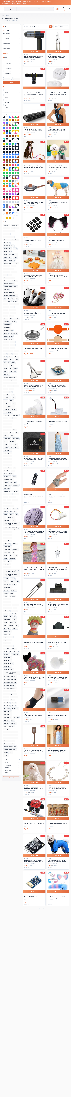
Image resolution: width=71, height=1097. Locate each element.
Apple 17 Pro (14, 333)
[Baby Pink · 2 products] (4, 131)
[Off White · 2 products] (13, 133)
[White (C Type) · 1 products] (18, 213)
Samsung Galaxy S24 (9, 277)
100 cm (13, 312)
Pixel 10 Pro (14, 696)
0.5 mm (12, 388)
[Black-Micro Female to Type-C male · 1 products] (18, 149)
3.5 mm (15, 500)
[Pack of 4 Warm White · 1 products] (7, 189)
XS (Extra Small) (8, 239)
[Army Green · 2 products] (18, 128)
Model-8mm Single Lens (10, 694)
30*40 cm (15, 508)
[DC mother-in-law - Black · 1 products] (4, 168)
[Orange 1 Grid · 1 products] (18, 183)
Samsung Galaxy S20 (9, 740)
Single (6, 752)
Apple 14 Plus (7, 631)
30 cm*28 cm (7, 508)
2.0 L (5, 473)
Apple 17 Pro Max (8, 336)
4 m (13, 362)
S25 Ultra (14, 254)
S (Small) (6, 225)
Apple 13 (15, 628)
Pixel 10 (6, 696)
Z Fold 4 (6, 312)
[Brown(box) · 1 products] (13, 160)
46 (11, 555)
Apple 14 (16, 318)
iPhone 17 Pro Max (9, 236)
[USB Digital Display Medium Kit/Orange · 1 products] (7, 213)
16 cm (5, 444)
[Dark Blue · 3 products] (4, 128)
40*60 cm (15, 549)
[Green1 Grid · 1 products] (7, 176)
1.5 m (11, 269)
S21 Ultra (6, 720)
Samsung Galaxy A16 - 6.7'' (10, 732)
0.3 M (16, 386)
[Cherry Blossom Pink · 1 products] (4, 162)
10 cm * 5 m (7, 409)
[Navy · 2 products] (10, 133)
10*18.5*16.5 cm (8, 412)
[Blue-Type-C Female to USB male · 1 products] (13, 157)
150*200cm (12, 441)
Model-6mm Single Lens (10, 688)
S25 (5, 260)
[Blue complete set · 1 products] (10, 154)
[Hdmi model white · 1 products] (10, 178)
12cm (5, 432)
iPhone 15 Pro (15, 654)
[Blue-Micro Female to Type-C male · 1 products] (7, 157)
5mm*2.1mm (7, 602)
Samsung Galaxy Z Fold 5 (10, 377)
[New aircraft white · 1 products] (15, 183)
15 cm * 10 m (7, 438)
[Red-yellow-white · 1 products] (18, 199)
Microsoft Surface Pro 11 (10, 679)
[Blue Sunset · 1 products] (15, 154)
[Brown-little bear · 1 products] (18, 160)
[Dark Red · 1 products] (15, 165)
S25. (5, 726)
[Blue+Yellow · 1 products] (4, 157)
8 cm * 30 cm (7, 619)
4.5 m (5, 365)
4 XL (14, 520)
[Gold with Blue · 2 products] (15, 131)
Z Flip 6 (6, 345)
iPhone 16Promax (8, 663)
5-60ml (13, 578)
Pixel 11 (6, 699)
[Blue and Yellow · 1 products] (7, 154)
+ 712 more (5, 53)
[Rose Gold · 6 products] (7, 125)
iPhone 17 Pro (8, 248)
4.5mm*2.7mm (7, 540)
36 (5, 362)
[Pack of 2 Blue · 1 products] (10, 186)
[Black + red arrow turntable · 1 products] (7, 146)
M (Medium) (15, 225)
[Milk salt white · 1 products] (18, 181)
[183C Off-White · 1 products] (15, 139)
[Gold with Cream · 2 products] (18, 131)
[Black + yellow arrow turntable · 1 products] (13, 146)
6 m (15, 368)
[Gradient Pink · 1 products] (15, 170)
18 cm (15, 353)
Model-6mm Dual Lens (9, 685)
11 (11, 418)
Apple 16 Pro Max (8, 330)
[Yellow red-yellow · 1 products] (7, 218)
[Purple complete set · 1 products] (13, 194)
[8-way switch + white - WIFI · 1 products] (18, 141)
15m (10, 353)
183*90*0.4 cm (7, 464)
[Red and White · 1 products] (13, 197)
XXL (11, 752)
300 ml (6, 511)
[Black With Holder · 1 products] (15, 149)
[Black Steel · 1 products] (10, 149)
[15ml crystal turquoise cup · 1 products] (4, 139)
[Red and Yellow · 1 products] (15, 197)
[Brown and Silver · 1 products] (18, 157)
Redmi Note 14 (7, 714)
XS (5, 274)
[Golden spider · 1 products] (7, 170)
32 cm (5, 318)
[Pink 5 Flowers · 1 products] (4, 191)
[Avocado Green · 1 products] (7, 144)
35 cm (5, 514)
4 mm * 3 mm (11, 517)
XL (10, 257)
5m (11, 368)
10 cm (16, 350)
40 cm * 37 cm (7, 549)
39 (5, 298)
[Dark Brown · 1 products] (18, 162)
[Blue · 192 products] (10, 117)
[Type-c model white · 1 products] (13, 210)
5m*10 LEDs (7, 599)
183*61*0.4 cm (7, 450)
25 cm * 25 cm (7, 494)
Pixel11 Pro (15, 708)
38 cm (11, 514)
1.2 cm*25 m (7, 397)
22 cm (5, 309)
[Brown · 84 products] (13, 120)
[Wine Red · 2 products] (7, 136)
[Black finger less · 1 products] (18, 146)
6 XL (15, 607)
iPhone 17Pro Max (8, 669)
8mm (11, 622)
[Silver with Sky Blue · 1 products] (18, 202)
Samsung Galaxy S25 (9, 283)
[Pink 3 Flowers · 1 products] (18, 189)
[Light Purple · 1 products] (18, 178)
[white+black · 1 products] (15, 215)
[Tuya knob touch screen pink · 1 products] (10, 207)
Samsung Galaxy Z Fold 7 (10, 383)
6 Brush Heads (7, 607)
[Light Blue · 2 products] (7, 133)
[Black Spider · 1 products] (7, 149)
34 (11, 511)
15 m (12, 307)
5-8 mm (6, 581)
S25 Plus (14, 271)
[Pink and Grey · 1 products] (10, 191)
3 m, (9, 500)
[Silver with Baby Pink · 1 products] (10, 202)
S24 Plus (6, 289)
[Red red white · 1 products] (4, 199)
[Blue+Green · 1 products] (18, 154)
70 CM (6, 616)
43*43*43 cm (7, 552)
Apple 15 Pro (7, 642)
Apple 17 (6, 333)
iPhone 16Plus (7, 657)
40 (9, 298)
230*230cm (16, 485)
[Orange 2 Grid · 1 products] (4, 186)
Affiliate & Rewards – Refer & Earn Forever (12, 1)
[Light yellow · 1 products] (4, 181)
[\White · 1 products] (13, 218)
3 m (5, 257)
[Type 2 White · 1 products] (7, 210)
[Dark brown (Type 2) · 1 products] (7, 165)
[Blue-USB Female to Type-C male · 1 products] (15, 157)
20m (5, 356)
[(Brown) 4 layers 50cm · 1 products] (15, 136)
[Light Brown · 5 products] (10, 125)
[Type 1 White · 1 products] (18, 207)
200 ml (6, 482)
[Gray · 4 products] (13, 125)
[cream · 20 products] (10, 123)
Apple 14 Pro (7, 634)
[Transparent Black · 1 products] (18, 205)
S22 (12, 720)
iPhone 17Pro (7, 666)
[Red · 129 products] (18, 117)
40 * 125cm (7, 543)
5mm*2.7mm (7, 604)
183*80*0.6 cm (7, 462)
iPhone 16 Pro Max (9, 245)
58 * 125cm (12, 596)
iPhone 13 (6, 654)
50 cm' (14, 584)
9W (17, 625)
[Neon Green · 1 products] (4, 183)
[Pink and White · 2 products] (15, 133)
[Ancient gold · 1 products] (4, 144)
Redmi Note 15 (7, 717)
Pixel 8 (14, 705)
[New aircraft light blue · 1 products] (10, 183)
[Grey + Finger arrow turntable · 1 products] (15, 176)
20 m (9, 274)
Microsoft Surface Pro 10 (10, 676)
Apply (11, 82)
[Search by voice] (36, 9)
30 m (17, 359)
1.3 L (14, 397)
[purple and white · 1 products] (10, 194)
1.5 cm (11, 400)
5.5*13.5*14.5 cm (15, 581)
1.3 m (5, 400)
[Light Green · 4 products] (15, 125)
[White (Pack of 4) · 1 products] (4, 215)
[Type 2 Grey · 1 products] (4, 210)
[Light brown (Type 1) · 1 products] (13, 178)
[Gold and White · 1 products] (18, 168)
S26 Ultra (12, 260)
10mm (5, 418)
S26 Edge (6, 729)
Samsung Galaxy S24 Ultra (10, 280)
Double (6, 651)
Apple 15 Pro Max (8, 645)
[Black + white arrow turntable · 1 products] (10, 146)
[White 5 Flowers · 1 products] (10, 215)
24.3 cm (16, 491)
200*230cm (13, 482)
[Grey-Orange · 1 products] (4, 178)
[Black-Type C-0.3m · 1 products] (4, 152)
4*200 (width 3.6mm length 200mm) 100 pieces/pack (12, 528)
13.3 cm (6, 435)
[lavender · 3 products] (7, 128)
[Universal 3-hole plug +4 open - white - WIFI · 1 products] (15, 210)
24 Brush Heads (8, 491)
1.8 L (14, 403)
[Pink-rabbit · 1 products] (4, 194)
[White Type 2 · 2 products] (4, 136)
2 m (5, 269)
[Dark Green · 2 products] (10, 131)
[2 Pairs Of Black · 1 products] (18, 139)
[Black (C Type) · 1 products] (4, 146)
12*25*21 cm (7, 429)
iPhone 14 (7, 242)
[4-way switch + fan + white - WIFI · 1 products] (15, 141)
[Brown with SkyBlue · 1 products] (10, 160)
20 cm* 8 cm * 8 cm (8, 479)
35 (15, 511)
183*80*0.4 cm (7, 459)
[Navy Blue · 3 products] (15, 128)
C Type (14, 648)
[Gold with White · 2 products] (4, 133)
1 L (13, 394)
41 (13, 298)
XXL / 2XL (10, 386)
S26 (13, 266)
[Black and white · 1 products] (15, 146)
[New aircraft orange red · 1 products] (13, 183)
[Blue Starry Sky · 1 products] (13, 154)
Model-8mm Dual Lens (9, 691)
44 (11, 304)
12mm (11, 432)
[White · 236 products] (7, 117)
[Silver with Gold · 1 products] (15, 202)
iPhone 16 (7, 254)
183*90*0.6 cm (7, 467)
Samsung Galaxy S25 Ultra (10, 286)
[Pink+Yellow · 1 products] (18, 191)
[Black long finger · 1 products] (4, 149)
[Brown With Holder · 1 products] (7, 160)
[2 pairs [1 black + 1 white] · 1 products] (4, 141)
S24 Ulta (6, 723)
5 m (16, 239)
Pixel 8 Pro (7, 708)
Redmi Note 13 (7, 711)
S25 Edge (13, 723)
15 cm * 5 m (16, 438)
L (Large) (6, 228)
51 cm (12, 593)
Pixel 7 (14, 702)
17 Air (15, 444)
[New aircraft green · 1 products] (7, 183)
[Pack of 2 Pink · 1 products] (15, 186)
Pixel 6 (12, 699)
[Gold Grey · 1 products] (4, 170)
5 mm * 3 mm (7, 567)
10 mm (14, 409)
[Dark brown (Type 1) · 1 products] (4, 165)
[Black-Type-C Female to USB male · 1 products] (10, 152)
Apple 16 (13, 321)
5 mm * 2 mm (7, 564)
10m (5, 353)
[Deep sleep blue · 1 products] (10, 168)
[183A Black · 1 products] (7, 139)
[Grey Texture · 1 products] (18, 176)
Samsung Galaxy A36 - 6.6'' (10, 737)
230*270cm (7, 488)
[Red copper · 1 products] (18, 197)
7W (11, 616)
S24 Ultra (6, 266)
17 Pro (6, 447)
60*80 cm (14, 610)
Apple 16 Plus (7, 324)
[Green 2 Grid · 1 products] (7, 173)
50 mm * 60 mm (8, 587)
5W (14, 604)
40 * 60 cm (14, 543)
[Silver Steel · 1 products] (7, 202)
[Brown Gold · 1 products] (4, 160)
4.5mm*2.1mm (7, 537)
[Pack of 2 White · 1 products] (18, 186)
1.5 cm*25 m (7, 403)
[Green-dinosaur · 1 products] (4, 176)
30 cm (11, 359)
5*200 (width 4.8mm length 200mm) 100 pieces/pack (12, 575)
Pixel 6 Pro (7, 702)
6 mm (5, 371)
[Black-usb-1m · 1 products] (18, 152)
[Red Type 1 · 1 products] (10, 199)
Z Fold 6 (15, 301)
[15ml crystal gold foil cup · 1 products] (18, 136)
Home (3, 15)
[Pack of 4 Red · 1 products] (4, 189)
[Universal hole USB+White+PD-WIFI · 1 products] (4, 213)
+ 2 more (5, 110)
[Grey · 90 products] (7, 120)
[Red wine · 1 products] (15, 199)
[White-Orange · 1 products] (4, 218)
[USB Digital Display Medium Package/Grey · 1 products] (10, 213)
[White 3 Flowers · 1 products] (7, 215)
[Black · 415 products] (4, 117)
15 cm (5, 315)
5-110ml (6, 578)
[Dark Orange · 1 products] (10, 165)
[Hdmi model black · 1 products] (7, 178)
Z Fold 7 (6, 307)
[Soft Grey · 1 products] (7, 205)
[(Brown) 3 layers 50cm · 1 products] (13, 136)
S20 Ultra (16, 717)
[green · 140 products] (15, 117)
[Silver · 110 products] (4, 120)
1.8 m (10, 350)
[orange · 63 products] (18, 120)
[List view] (53, 26)
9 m (5, 625)
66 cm (5, 613)
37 (9, 362)
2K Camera (13, 497)
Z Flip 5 (12, 342)
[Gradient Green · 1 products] (13, 170)
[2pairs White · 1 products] (7, 141)
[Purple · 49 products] (4, 123)
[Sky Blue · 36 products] (7, 123)
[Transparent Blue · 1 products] (4, 207)
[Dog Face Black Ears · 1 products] (13, 168)
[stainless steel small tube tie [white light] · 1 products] (10, 205)
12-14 (14, 429)
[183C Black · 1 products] (13, 139)
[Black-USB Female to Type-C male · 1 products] (13, 152)
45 (13, 552)
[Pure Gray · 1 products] (7, 194)
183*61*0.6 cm (7, 453)
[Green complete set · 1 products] (15, 173)
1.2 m (12, 347)
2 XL (13, 470)
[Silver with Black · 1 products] (13, 202)
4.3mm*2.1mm (7, 532)
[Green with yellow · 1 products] (18, 173)
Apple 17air (7, 648)
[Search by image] (43, 9)
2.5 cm (11, 473)
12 (15, 418)
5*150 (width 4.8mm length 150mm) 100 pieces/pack (12, 570)
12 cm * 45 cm (7, 426)
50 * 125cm (7, 584)
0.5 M (5, 388)
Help (14, 3)
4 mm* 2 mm (7, 520)
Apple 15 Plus (7, 640)
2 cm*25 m (6, 470)
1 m (15, 248)
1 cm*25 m (6, 394)
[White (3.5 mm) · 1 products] (15, 213)
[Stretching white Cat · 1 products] (13, 205)
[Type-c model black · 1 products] (10, 210)
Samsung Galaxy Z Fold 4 (10, 749)
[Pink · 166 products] (13, 117)
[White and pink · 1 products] (13, 215)
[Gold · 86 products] (10, 120)
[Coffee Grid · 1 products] (10, 162)
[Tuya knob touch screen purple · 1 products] (13, 207)
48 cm (5, 558)
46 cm (15, 555)
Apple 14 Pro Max (8, 637)
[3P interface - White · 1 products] (13, 141)
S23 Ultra (12, 309)
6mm (11, 613)
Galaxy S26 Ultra (14, 651)
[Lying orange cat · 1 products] (7, 181)
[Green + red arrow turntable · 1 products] (4, 173)
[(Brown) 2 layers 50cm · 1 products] (10, 136)
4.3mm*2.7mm (7, 534)
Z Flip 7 (12, 345)
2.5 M (14, 476)
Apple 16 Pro (7, 327)
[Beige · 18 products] (13, 123)
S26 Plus (6, 271)
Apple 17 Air (13, 371)
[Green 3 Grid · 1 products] (10, 173)
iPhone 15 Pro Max (8, 339)
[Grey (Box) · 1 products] (10, 176)
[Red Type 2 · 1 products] (13, 199)
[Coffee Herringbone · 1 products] (13, 162)
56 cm (5, 596)
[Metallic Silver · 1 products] (15, 181)
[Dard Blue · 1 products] (15, 162)
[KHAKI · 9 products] (4, 125)
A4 (5, 628)
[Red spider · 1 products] (7, 199)
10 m (16, 263)
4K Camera (13, 558)
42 (17, 298)
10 (5, 406)
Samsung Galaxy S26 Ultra (10, 295)
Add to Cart (35, 51)
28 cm (5, 359)
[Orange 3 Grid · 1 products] (7, 186)
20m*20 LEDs (7, 485)
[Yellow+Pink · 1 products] (10, 218)
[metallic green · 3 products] (13, 128)
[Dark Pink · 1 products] (13, 165)
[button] (57, 9)
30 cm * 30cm (7, 502)
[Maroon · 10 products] (18, 123)
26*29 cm (15, 494)
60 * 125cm (7, 610)
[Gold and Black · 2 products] (13, 131)
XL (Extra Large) (8, 263)
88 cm (5, 622)
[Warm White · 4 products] (18, 125)
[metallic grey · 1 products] (13, 181)
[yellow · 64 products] (15, 120)
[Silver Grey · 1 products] (4, 202)
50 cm (5, 368)
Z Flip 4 (6, 342)
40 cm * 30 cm (7, 546)
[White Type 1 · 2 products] (18, 133)
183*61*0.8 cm (7, 456)
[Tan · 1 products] (15, 205)
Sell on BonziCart (7, 3)
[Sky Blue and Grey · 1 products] (4, 205)
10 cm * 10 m (11, 406)
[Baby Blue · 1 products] (10, 144)
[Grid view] (50, 26)
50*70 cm (13, 590)
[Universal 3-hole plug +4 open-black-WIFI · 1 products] (18, 210)
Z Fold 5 (16, 304)
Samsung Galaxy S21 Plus (10, 746)
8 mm (14, 619)
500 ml (6, 593)
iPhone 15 (11, 231)
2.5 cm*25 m (7, 476)
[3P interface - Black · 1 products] (10, 141)
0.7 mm (6, 391)
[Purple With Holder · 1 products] (15, 194)
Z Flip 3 (6, 755)
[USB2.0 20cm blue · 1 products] (13, 213)
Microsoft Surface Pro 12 (10, 682)
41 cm (11, 365)
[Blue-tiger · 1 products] (10, 157)
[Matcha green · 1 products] (10, 181)
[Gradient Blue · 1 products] (10, 170)
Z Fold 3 (6, 347)
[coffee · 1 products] (7, 162)
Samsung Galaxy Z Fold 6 (10, 380)
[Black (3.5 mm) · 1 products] (18, 144)
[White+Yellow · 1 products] (18, 215)
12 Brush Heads (8, 421)
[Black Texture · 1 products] (13, 149)
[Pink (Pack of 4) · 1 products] (15, 189)
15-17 (5, 441)
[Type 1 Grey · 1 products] (15, 207)
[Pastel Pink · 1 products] (13, 189)
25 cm (16, 356)
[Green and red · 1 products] (13, 173)
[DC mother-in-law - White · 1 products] (7, 168)
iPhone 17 (7, 233)
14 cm (12, 435)
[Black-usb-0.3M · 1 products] (15, 152)
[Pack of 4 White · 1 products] (10, 189)
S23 (9, 301)
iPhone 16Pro (7, 660)
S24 (15, 257)
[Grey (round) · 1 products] (13, 176)
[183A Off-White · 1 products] (10, 139)
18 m (11, 447)
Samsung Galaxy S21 (9, 743)
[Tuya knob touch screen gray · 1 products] (7, 207)
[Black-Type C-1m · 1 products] (7, 152)
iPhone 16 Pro (8, 251)
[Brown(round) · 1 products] (15, 160)
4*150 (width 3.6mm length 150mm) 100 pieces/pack (12, 524)
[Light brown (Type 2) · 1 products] (15, 178)
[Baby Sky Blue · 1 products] (15, 144)
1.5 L (5, 350)
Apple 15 (6, 321)
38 (11, 318)
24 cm (10, 356)
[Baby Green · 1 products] (13, 144)
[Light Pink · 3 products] (10, 128)
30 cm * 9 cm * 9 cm (9, 505)
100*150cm (7, 415)
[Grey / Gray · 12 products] (15, 123)
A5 (9, 628)
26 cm (11, 315)
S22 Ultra (6, 374)
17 (11, 444)
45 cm (5, 555)
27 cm (5, 497)
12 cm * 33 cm (7, 424)
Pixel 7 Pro (7, 705)
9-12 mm (11, 625)
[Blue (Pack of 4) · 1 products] (4, 154)
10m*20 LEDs (15, 415)
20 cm (5, 304)
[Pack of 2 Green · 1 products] (13, 186)
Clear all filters (12, 777)
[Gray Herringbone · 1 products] (18, 170)
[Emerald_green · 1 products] (15, 168)
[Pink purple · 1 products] (15, 191)
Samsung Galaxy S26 (9, 292)
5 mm (9, 561)
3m (17, 514)
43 (5, 301)
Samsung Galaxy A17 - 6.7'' (10, 734)
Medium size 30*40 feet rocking (12, 673)
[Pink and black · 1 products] (7, 191)
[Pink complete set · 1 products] (13, 191)
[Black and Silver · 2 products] (7, 131)
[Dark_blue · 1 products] (18, 165)
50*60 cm (6, 590)
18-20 (17, 447)
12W (16, 432)
